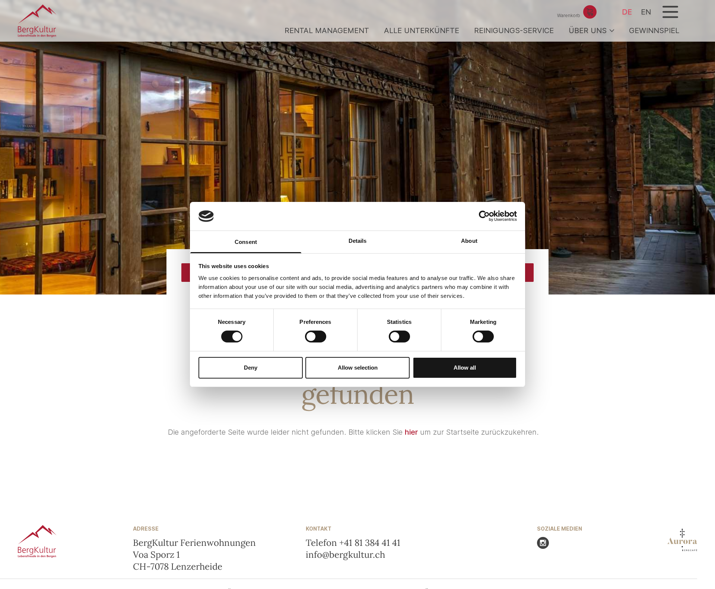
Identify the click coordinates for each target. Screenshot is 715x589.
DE (627, 11)
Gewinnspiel (654, 30)
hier (411, 432)
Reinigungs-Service (514, 30)
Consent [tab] (246, 242)
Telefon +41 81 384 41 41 (353, 542)
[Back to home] (37, 21)
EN (646, 11)
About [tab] (469, 241)
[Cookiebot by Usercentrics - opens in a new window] (484, 216)
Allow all (465, 367)
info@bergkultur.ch (345, 554)
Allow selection (358, 367)
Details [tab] (358, 241)
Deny (250, 367)
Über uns (588, 30)
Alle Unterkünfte (421, 30)
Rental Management (327, 30)
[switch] (315, 336)
